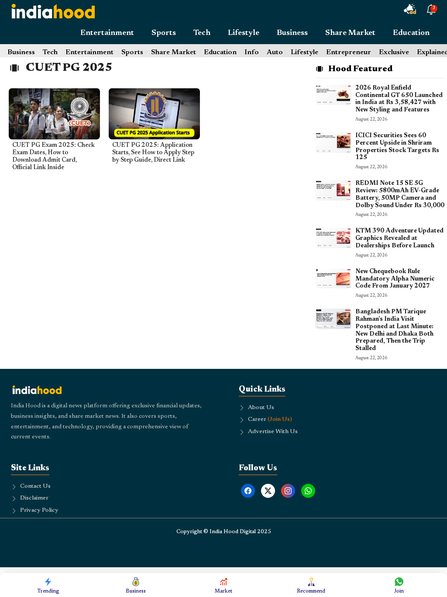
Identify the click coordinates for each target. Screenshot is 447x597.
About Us (261, 408)
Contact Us (35, 486)
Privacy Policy (39, 510)
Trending (48, 591)
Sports (163, 33)
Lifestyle (243, 33)
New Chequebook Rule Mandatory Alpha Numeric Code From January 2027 (395, 279)
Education (411, 33)
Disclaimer (34, 498)
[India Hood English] (53, 11)
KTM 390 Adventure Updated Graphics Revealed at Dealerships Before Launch (399, 238)
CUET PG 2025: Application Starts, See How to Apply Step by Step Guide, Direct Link (153, 152)
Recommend (311, 591)
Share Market (350, 33)
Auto (275, 52)
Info (251, 52)
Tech (201, 33)
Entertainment (107, 33)
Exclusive (394, 52)
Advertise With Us (273, 432)
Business (292, 33)
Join (399, 591)
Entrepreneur (348, 52)
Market (223, 591)
